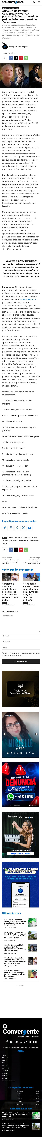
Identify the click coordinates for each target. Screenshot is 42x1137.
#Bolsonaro (18, 537)
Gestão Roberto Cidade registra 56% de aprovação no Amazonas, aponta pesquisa (15, 948)
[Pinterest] (21, 58)
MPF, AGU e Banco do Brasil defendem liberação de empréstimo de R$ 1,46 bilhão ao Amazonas (15, 935)
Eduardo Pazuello (28, 299)
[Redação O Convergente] (5, 46)
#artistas (10, 537)
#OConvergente (34, 540)
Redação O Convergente (19, 47)
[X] (16, 58)
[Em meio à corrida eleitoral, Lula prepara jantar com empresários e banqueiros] (32, 974)
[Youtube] (29, 528)
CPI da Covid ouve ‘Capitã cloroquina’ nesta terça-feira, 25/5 (10, 561)
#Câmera (34, 537)
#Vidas (5, 543)
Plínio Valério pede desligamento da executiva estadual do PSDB (31, 561)
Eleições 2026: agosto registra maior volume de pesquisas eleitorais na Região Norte (15, 922)
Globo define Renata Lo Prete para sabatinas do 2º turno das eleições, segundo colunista (31, 591)
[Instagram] (11, 528)
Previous (4, 734)
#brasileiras (27, 537)
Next (36, 734)
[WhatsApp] (26, 58)
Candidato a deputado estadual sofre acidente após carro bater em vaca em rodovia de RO (10, 591)
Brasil (4, 8)
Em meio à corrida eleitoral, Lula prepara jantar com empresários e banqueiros (15, 973)
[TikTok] (17, 528)
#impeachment (23, 540)
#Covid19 (5, 540)
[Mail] (16, 1042)
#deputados (13, 540)
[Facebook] (11, 58)
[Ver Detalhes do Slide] (20, 735)
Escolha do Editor (13, 8)
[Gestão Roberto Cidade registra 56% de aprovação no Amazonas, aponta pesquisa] (32, 948)
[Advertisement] (20, 1000)
